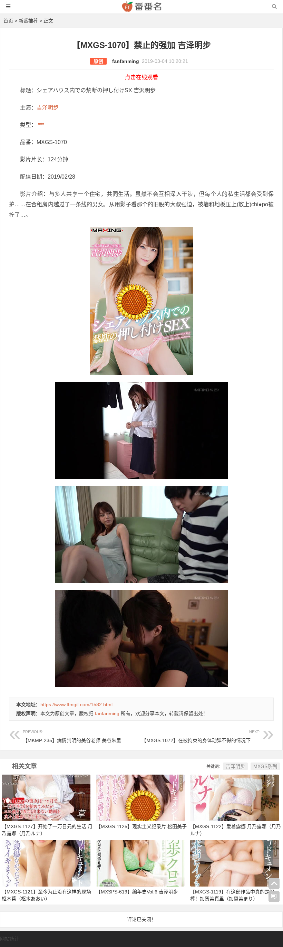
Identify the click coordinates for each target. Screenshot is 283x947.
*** (40, 125)
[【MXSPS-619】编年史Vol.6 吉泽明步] (140, 862)
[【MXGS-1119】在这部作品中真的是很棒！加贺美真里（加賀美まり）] (234, 862)
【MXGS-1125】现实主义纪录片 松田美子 (141, 826)
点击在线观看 (141, 77)
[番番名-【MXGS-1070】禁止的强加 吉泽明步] (141, 10)
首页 (8, 20)
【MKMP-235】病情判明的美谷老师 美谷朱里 (72, 736)
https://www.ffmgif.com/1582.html (76, 704)
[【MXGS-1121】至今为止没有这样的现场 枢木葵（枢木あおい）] (46, 862)
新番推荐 (28, 20)
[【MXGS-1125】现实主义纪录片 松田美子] (140, 797)
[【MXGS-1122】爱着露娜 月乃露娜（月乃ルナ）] (234, 797)
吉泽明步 (48, 108)
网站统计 (9, 938)
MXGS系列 (265, 766)
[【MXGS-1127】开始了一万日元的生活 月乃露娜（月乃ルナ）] (46, 797)
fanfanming (125, 61)
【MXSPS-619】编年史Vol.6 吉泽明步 (137, 891)
